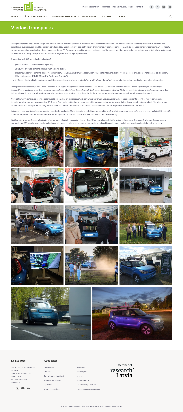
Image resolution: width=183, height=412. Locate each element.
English (121, 16)
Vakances (106, 7)
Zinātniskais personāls (86, 385)
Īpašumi (80, 376)
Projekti (47, 372)
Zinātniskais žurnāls (52, 380)
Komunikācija (89, 16)
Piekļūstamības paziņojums (88, 389)
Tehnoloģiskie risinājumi (54, 376)
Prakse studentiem (91, 7)
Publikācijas (49, 367)
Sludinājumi (82, 372)
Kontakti (139, 7)
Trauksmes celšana (52, 389)
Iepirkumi (48, 385)
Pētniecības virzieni (34, 16)
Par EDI (14, 16)
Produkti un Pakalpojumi (63, 16)
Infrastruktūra (83, 380)
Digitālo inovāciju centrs (123, 7)
